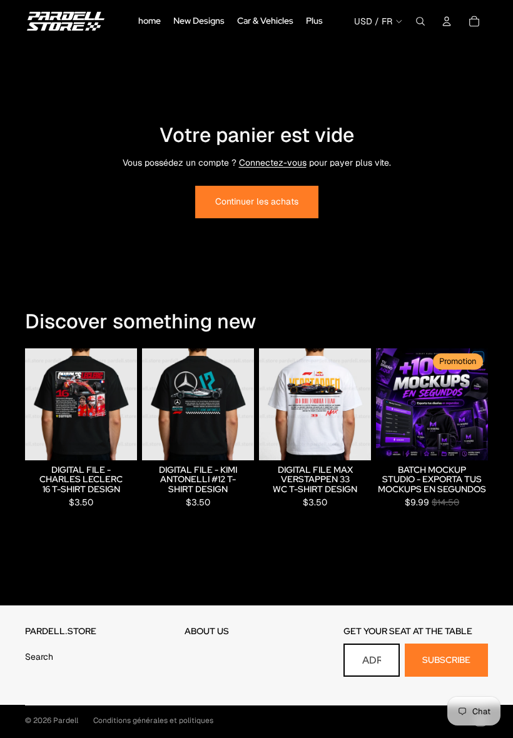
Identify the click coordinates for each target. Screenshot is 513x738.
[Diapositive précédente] (156, 404)
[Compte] (446, 21)
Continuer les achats (256, 201)
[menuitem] (314, 21)
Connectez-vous (273, 162)
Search (39, 656)
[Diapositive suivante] (240, 404)
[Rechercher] (420, 21)
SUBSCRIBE (446, 659)
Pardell (65, 720)
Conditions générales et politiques (153, 720)
